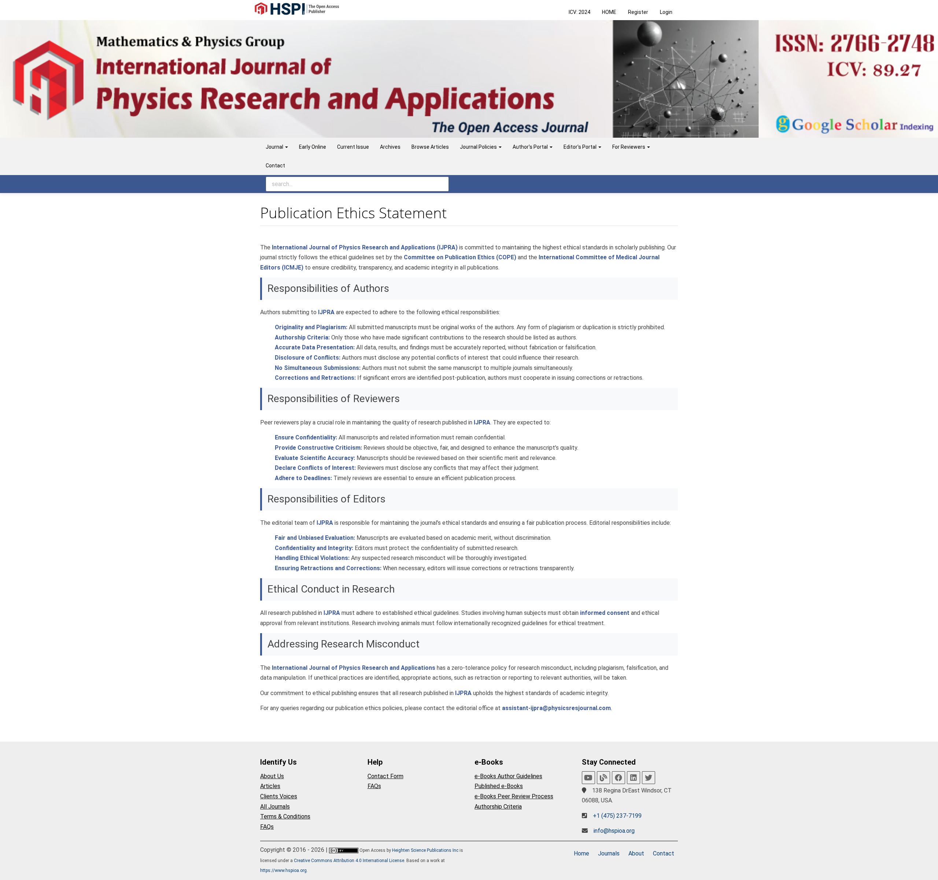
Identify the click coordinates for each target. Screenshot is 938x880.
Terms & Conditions (285, 816)
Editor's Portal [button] (581, 147)
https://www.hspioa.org (283, 870)
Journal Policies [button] (479, 147)
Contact (275, 165)
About (636, 853)
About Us (272, 776)
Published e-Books (498, 786)
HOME (609, 12)
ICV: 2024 (579, 12)
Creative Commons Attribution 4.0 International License (349, 860)
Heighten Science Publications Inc (425, 850)
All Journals (275, 806)
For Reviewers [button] (629, 147)
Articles (270, 786)
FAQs (267, 826)
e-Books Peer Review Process (513, 796)
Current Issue (353, 147)
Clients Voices (278, 796)
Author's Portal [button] (531, 147)
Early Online (312, 147)
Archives (390, 147)
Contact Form (385, 776)
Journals (609, 853)
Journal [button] (275, 147)
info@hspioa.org (614, 830)
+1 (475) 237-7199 (617, 815)
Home (581, 853)
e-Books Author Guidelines (508, 776)
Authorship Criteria (498, 806)
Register (638, 12)
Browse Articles (430, 147)
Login (666, 12)
